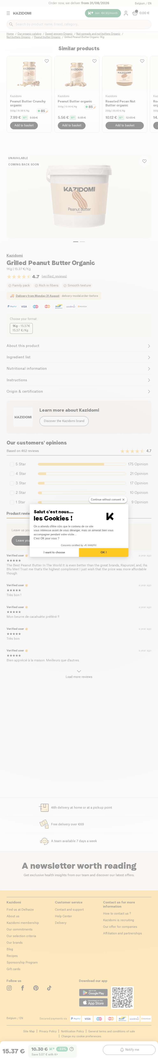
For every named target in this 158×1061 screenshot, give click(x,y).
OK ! (104, 552)
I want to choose (54, 552)
